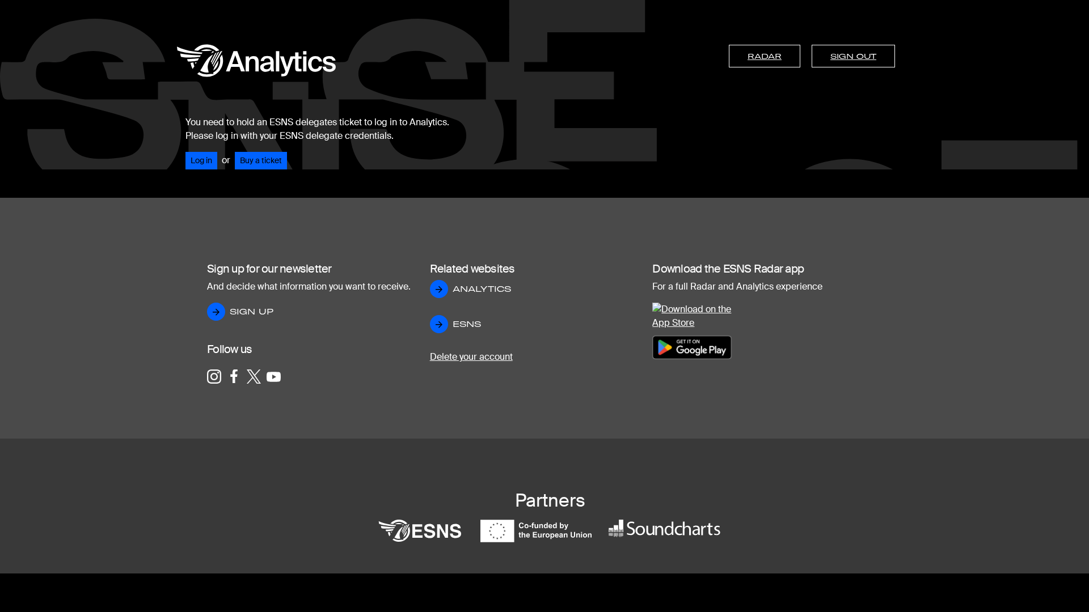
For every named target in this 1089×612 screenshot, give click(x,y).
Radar (765, 56)
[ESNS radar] (256, 65)
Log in (201, 160)
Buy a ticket (261, 160)
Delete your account (471, 357)
